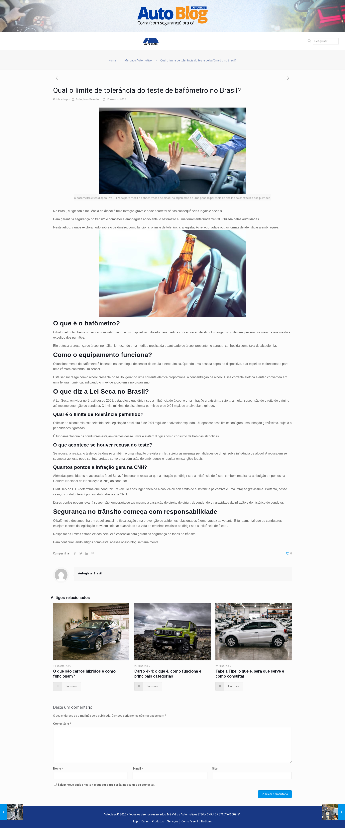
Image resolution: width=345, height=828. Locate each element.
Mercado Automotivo (138, 60)
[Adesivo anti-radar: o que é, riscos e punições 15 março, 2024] (333, 812)
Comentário (62, 723)
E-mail (138, 768)
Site (214, 768)
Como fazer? (189, 821)
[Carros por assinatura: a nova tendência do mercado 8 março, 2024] (11, 812)
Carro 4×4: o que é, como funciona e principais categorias (167, 674)
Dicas (145, 821)
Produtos (158, 821)
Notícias (206, 821)
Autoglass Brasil (86, 99)
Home (112, 60)
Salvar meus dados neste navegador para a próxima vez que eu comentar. (106, 784)
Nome (58, 768)
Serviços (172, 821)
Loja (135, 821)
